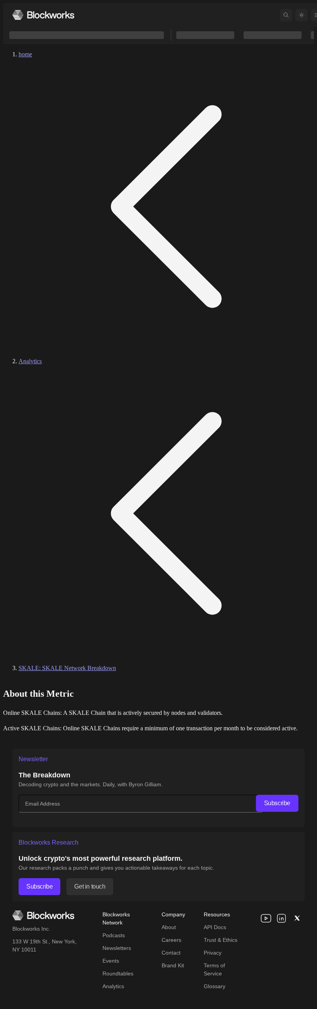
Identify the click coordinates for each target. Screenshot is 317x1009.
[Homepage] (43, 15)
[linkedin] (281, 918)
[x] (297, 918)
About (169, 927)
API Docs (215, 927)
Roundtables (117, 973)
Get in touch (89, 886)
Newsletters (116, 948)
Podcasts (113, 935)
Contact (171, 953)
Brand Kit (173, 965)
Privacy (213, 953)
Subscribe (277, 803)
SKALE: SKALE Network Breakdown (67, 668)
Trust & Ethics (220, 940)
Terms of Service (214, 969)
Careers (171, 940)
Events (110, 961)
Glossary (214, 986)
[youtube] (266, 918)
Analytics (30, 361)
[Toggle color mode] (301, 15)
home (25, 54)
